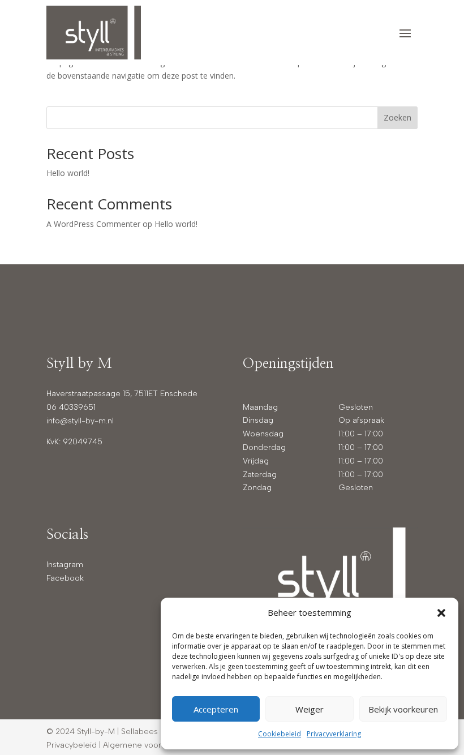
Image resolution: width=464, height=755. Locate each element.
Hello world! (67, 173)
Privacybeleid (71, 745)
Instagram (64, 564)
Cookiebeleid (279, 734)
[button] (441, 613)
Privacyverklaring (334, 734)
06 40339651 (71, 407)
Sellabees (139, 731)
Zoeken (397, 117)
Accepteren (216, 709)
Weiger (309, 709)
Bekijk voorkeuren (403, 709)
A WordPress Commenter (93, 223)
